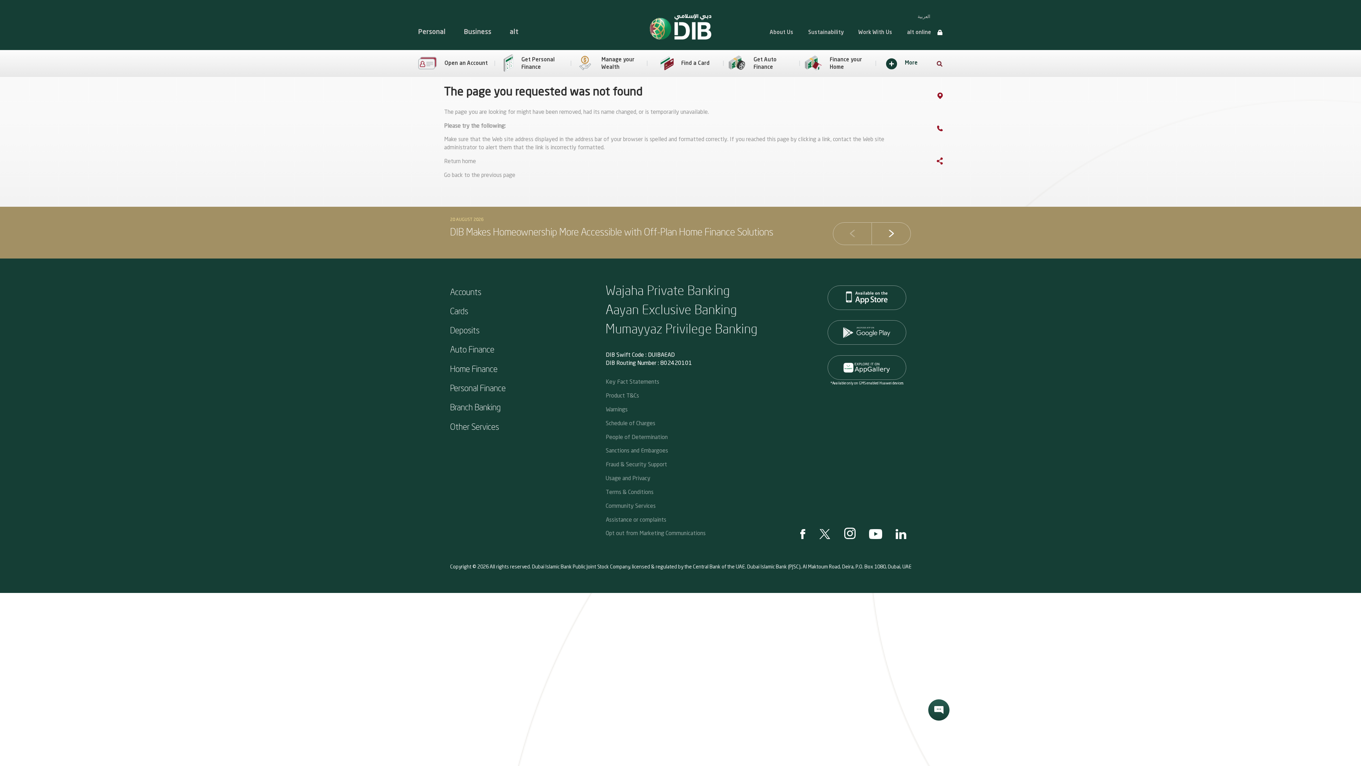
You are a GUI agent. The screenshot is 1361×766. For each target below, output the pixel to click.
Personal (432, 32)
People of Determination (637, 436)
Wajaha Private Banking (668, 290)
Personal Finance (478, 387)
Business (477, 32)
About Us (781, 32)
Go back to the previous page (479, 175)
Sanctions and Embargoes (637, 450)
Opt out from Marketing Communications (656, 532)
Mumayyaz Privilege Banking (682, 328)
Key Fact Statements (632, 381)
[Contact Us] (947, 129)
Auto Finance (472, 349)
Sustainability (826, 32)
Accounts (465, 291)
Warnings (617, 409)
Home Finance (474, 368)
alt (514, 32)
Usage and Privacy (628, 477)
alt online (919, 32)
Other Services (474, 426)
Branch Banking (475, 406)
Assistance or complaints (636, 519)
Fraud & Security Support (636, 464)
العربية (924, 16)
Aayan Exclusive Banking (672, 309)
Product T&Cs (622, 395)
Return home (460, 162)
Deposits (465, 329)
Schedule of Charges (630, 423)
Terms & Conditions (630, 491)
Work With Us (875, 32)
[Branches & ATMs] (947, 97)
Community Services (631, 505)
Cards (459, 310)
